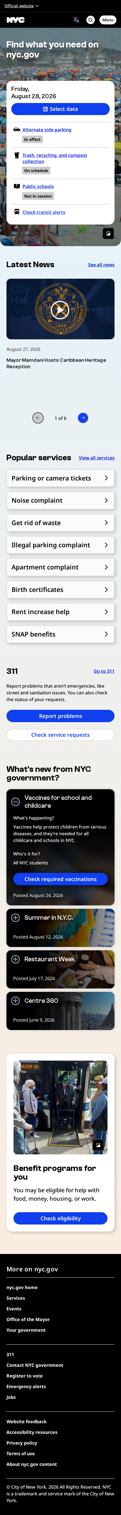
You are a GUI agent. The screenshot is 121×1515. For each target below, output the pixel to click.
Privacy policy (21, 1443)
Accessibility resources (31, 1432)
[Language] (76, 19)
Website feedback (26, 1421)
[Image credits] (108, 233)
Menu (107, 19)
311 (10, 1354)
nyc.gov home (22, 1287)
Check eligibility (61, 1218)
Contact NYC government (34, 1365)
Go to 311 (104, 671)
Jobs (11, 1397)
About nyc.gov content (31, 1464)
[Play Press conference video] (60, 309)
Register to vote (24, 1376)
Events (13, 1309)
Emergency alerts (26, 1386)
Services (15, 1298)
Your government (26, 1330)
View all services (97, 458)
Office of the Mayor (28, 1319)
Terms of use (20, 1453)
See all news (101, 265)
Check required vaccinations (60, 878)
